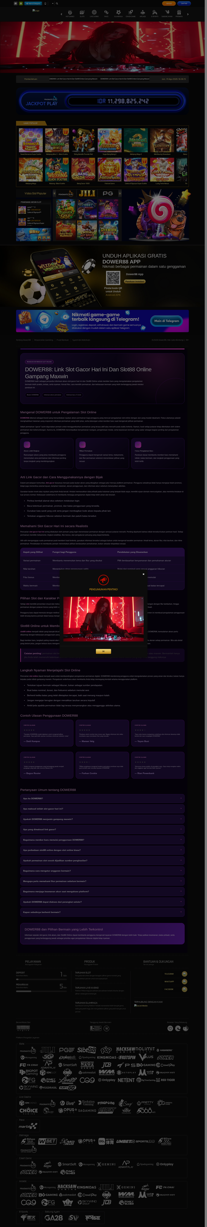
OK (103, 651)
